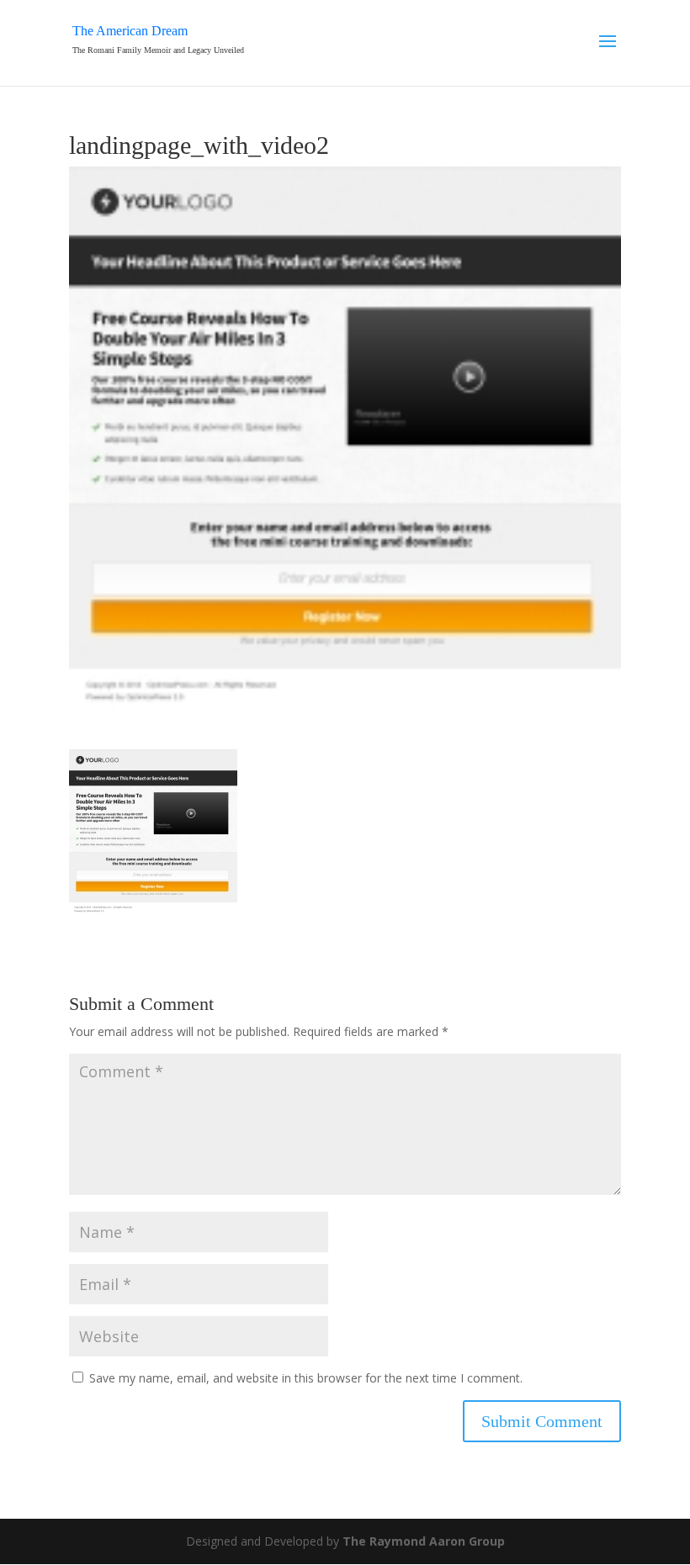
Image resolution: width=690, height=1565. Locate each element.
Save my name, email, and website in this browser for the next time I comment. (306, 1378)
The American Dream (130, 31)
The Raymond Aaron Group (423, 1541)
